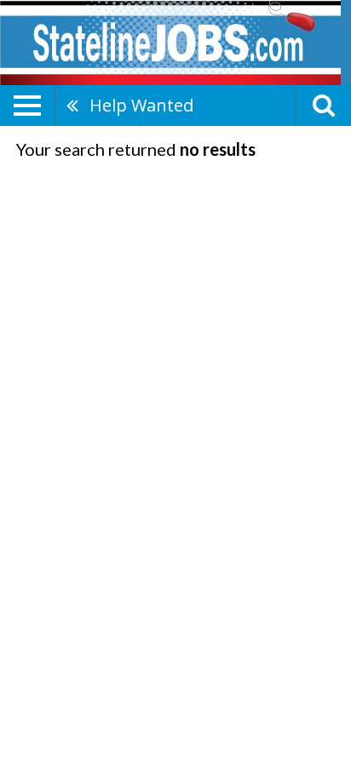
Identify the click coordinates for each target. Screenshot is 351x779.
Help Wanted (141, 105)
